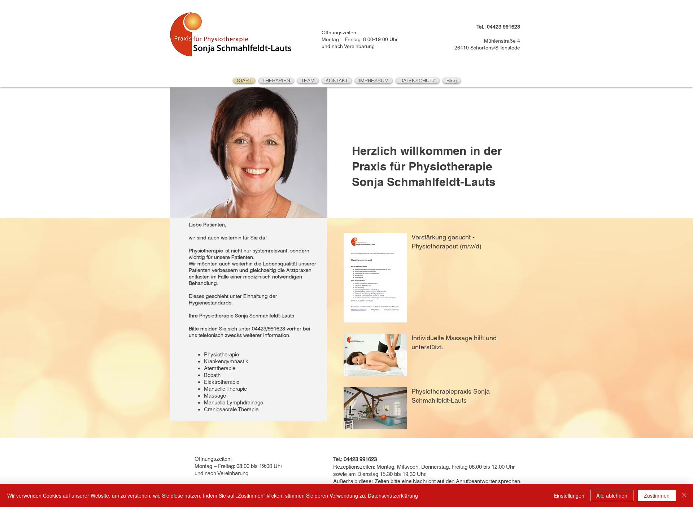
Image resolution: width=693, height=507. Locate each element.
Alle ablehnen (611, 495)
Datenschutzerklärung (393, 495)
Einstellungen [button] (569, 495)
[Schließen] (684, 495)
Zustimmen (657, 495)
